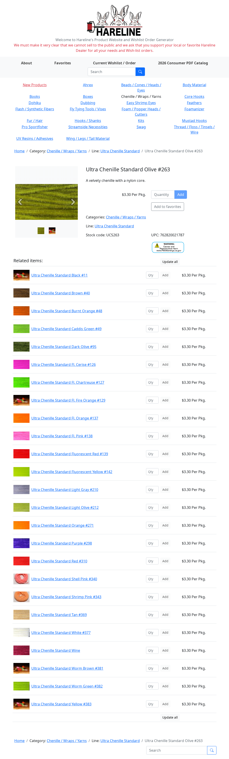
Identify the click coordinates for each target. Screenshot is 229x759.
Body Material (194, 84)
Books (35, 96)
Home (19, 151)
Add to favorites (167, 206)
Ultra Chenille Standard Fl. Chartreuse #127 (67, 382)
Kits (141, 120)
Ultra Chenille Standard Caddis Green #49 (66, 328)
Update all (170, 262)
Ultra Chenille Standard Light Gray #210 (64, 489)
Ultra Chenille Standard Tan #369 (59, 614)
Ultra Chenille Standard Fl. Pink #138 (62, 436)
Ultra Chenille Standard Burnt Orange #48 (66, 310)
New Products (35, 84)
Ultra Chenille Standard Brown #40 (60, 293)
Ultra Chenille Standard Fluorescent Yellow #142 (71, 471)
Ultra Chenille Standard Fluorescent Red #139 (69, 453)
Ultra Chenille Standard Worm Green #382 (67, 686)
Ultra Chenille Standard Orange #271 (62, 525)
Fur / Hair (35, 120)
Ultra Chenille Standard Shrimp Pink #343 (66, 596)
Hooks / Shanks (88, 120)
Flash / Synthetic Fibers (34, 109)
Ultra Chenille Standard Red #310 (59, 561)
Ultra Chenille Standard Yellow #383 (61, 704)
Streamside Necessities (88, 126)
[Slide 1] (52, 230)
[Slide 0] (41, 230)
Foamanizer (194, 109)
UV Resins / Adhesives (34, 138)
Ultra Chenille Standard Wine (55, 650)
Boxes (88, 96)
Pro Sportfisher (35, 126)
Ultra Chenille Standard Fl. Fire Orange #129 (68, 400)
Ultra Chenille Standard (120, 151)
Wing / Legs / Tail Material (88, 138)
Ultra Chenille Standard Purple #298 (61, 543)
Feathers (194, 102)
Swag (141, 126)
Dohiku (35, 102)
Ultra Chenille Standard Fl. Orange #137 (64, 418)
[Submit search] (140, 71)
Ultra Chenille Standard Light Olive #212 (65, 507)
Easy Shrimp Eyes (141, 102)
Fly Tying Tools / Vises (88, 109)
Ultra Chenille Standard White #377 (61, 632)
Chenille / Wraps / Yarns (67, 151)
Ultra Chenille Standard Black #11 (59, 275)
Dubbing (88, 102)
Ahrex (88, 84)
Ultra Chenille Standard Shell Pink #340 (64, 579)
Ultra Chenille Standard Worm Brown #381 (67, 668)
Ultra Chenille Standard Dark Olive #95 (63, 346)
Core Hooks (194, 96)
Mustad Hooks (194, 120)
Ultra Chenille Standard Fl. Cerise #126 (63, 364)
